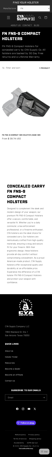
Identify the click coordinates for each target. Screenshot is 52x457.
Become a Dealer (12, 369)
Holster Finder (11, 357)
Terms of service (20, 439)
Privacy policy (34, 434)
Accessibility (19, 443)
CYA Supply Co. (26, 446)
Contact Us (10, 381)
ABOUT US (16, 25)
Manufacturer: (10, 8)
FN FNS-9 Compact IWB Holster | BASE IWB (21, 135)
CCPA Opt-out (32, 443)
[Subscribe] (44, 397)
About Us (9, 351)
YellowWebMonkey (26, 448)
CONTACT (27, 25)
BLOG (36, 25)
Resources (10, 363)
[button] (8, 17)
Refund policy (20, 434)
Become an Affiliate (14, 375)
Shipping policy (35, 439)
